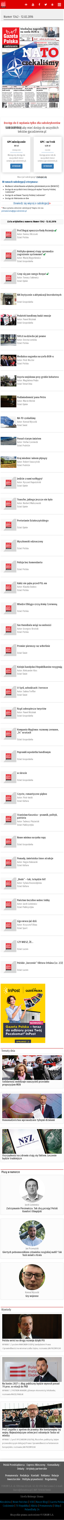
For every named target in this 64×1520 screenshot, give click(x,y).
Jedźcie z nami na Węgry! (29, 478)
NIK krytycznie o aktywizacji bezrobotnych (39, 294)
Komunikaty (53, 1464)
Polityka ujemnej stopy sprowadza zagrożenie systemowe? (35, 253)
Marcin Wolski (29, 400)
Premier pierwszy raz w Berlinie (33, 646)
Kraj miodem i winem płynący (32, 458)
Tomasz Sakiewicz (31, 277)
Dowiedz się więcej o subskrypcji (32, 203)
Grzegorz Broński (30, 628)
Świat (24, 425)
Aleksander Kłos (30, 670)
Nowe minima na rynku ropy (31, 837)
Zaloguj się (41, 177)
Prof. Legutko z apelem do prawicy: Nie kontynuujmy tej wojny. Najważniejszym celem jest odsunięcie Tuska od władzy (31, 1432)
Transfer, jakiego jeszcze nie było (35, 499)
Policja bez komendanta (29, 562)
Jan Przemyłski (32, 1248)
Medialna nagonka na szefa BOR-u (35, 356)
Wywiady (6, 1309)
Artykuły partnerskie (36, 1468)
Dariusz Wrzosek (30, 234)
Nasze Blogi (42, 1502)
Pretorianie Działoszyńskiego (33, 520)
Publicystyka (28, 824)
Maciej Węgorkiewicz (32, 257)
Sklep (57, 1505)
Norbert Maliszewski (32, 503)
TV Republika (22, 1505)
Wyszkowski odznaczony (30, 541)
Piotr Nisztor (28, 360)
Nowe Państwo (20, 1502)
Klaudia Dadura (29, 586)
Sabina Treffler (29, 691)
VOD (32, 1502)
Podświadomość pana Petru (31, 397)
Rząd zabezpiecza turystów (31, 708)
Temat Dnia (27, 383)
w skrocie (22, 773)
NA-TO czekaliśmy (26, 418)
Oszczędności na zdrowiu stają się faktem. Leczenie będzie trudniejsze (29, 1157)
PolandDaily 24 (32, 1509)
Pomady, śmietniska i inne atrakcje (35, 858)
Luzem (25, 949)
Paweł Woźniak (29, 319)
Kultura (25, 801)
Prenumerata (11, 1475)
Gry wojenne (32, 1296)
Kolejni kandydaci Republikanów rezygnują (39, 667)
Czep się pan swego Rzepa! (31, 274)
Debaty (20, 1468)
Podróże (26, 445)
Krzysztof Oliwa (30, 924)
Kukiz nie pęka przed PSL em (32, 583)
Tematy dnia (8, 1050)
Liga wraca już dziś (27, 921)
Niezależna (5, 1502)
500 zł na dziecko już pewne (31, 336)
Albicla (34, 1505)
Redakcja (24, 1475)
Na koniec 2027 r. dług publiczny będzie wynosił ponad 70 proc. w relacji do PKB (30, 1385)
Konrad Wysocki (30, 421)
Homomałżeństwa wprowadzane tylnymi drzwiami (28, 1120)
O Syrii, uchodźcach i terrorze (32, 687)
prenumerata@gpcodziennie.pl (14, 211)
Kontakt (35, 1475)
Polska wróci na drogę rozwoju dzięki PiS (23, 1340)
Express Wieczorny (36, 1464)
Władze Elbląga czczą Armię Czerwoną (37, 604)
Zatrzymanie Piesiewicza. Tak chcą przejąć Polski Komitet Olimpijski (32, 1210)
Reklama (45, 1475)
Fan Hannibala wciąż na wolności (34, 625)
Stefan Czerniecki (30, 442)
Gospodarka (27, 261)
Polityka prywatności (32, 1479)
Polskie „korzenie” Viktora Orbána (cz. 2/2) (40, 963)
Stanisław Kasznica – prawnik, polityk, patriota (37, 816)
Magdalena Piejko (31, 380)
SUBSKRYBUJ (13, 128)
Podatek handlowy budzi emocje (34, 315)
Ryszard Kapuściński (32, 482)
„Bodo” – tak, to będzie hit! (31, 879)
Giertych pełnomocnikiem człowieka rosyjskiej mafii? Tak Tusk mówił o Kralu (32, 1254)
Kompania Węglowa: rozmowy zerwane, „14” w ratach (38, 731)
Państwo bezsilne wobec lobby (33, 900)
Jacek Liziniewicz (30, 903)
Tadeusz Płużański (31, 821)
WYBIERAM (16, 166)
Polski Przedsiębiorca (14, 1464)
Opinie (25, 281)
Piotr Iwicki (28, 797)
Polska (25, 237)
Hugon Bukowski (30, 862)
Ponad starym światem (29, 438)
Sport (24, 928)
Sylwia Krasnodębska (32, 883)
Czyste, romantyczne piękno (32, 794)
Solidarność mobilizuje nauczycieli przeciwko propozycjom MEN (25, 1083)
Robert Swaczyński (31, 461)
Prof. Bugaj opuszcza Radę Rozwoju (35, 230)
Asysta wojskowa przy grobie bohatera (38, 377)
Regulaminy (51, 1479)
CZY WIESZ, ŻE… (25, 942)
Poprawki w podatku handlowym (34, 752)
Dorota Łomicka (30, 339)
